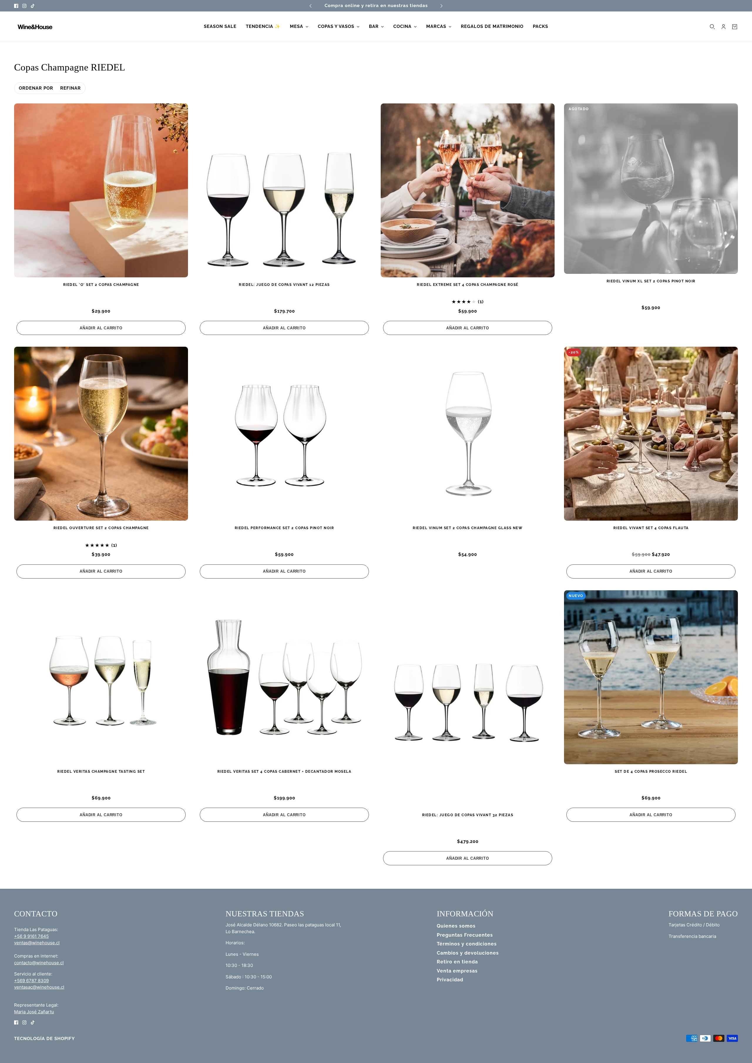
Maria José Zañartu (34, 1012)
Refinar (70, 88)
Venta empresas (457, 971)
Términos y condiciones (467, 944)
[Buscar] (712, 27)
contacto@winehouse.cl (39, 962)
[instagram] (24, 5)
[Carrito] (734, 27)
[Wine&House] (34, 27)
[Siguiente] (441, 5)
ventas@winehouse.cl (37, 942)
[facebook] (16, 5)
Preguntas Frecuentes (465, 935)
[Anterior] (310, 5)
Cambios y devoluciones (468, 953)
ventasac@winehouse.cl (39, 987)
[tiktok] (32, 5)
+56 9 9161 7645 (31, 936)
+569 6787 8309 (31, 980)
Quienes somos (456, 926)
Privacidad (450, 979)
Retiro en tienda (457, 962)
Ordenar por (36, 88)
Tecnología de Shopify (44, 1038)
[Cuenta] (723, 27)
